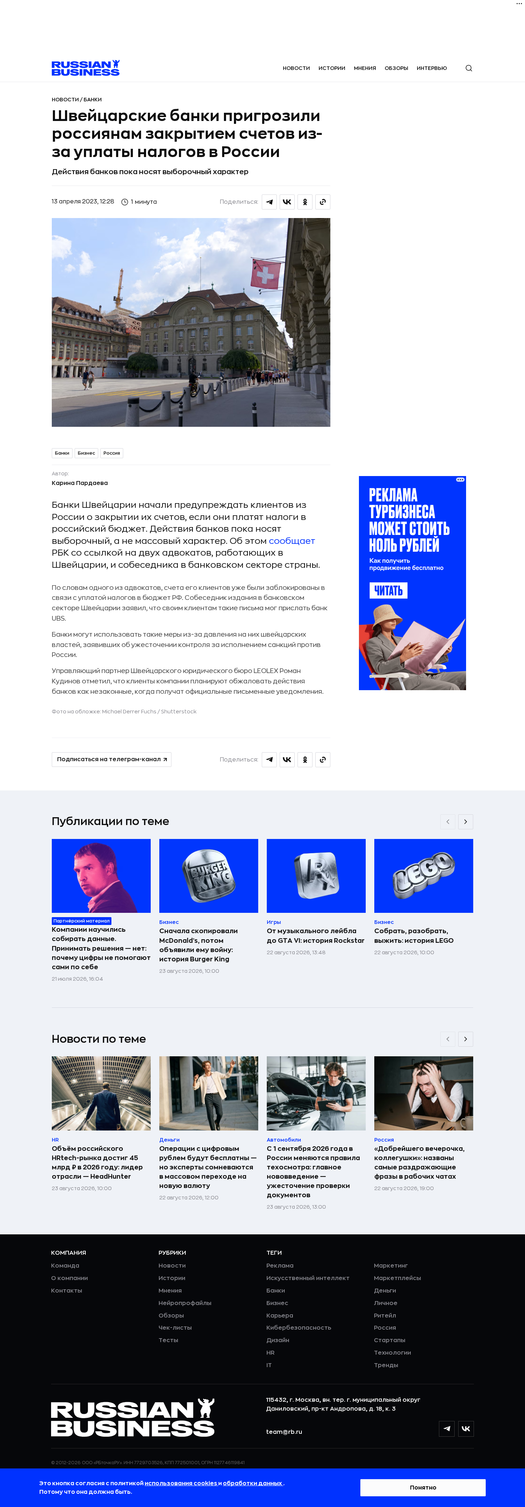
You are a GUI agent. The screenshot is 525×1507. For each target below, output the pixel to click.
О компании (69, 1278)
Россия (112, 453)
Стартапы (389, 1340)
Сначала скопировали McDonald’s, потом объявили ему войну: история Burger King (198, 945)
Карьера (279, 1316)
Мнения (365, 68)
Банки (93, 99)
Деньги (385, 1291)
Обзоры (396, 68)
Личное (386, 1303)
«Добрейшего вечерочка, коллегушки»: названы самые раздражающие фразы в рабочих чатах (419, 1163)
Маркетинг (391, 1266)
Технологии (392, 1353)
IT (269, 1365)
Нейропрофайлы (185, 1303)
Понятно (423, 1488)
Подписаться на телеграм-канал (109, 759)
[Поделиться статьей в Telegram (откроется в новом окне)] (269, 201)
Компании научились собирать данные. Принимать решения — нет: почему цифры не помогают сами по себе (101, 948)
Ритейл (385, 1316)
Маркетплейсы (397, 1278)
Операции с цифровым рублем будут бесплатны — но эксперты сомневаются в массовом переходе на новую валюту (208, 1167)
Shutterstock (178, 711)
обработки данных (253, 1483)
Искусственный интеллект (308, 1278)
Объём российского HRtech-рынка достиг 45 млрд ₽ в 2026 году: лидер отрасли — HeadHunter (97, 1163)
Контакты (66, 1291)
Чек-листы (175, 1328)
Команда (65, 1266)
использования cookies (181, 1483)
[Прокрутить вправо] (465, 821)
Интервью (432, 68)
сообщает (292, 541)
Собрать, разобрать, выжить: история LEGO (414, 936)
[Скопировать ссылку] (322, 201)
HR (270, 1353)
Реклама (280, 1266)
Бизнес (86, 453)
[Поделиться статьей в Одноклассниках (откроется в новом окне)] (305, 201)
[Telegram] (447, 1429)
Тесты (168, 1340)
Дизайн (277, 1340)
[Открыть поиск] (469, 68)
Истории (332, 68)
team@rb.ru (284, 1432)
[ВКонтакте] (466, 1429)
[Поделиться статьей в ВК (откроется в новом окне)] (287, 201)
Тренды (386, 1365)
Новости (296, 68)
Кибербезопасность (298, 1328)
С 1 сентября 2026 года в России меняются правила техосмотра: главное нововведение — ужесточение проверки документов (313, 1172)
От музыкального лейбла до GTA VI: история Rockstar (316, 936)
